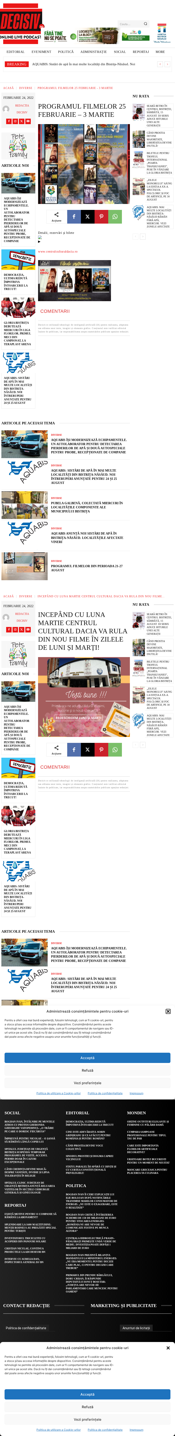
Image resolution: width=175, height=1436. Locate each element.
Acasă (8, 88)
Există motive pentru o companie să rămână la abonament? (31, 1216)
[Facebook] (9, 121)
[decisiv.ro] (20, 23)
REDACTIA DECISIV (22, 109)
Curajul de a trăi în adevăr (50, 64)
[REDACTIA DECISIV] (7, 109)
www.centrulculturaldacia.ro (58, 251)
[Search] (145, 24)
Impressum (136, 1429)
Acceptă (87, 1394)
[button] (168, 1348)
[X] (21, 121)
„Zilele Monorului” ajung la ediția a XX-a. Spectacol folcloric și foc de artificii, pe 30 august (159, 190)
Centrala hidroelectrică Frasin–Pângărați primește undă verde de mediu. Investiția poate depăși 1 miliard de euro (91, 1243)
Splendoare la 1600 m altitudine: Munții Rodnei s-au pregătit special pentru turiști (30, 1227)
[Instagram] (15, 121)
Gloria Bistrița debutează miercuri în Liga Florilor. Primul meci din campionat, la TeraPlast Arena (17, 333)
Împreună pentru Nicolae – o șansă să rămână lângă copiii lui (30, 1140)
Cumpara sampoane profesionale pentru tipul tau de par (146, 1135)
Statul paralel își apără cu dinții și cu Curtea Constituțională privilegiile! (91, 1170)
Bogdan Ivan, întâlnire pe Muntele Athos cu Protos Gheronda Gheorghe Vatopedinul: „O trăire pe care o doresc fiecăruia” (30, 1126)
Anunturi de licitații (136, 1328)
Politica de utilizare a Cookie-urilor (58, 1429)
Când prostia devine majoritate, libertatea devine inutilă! (159, 139)
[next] (167, 64)
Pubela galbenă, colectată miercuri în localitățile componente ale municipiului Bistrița (87, 507)
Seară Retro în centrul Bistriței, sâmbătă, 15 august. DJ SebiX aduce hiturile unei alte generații (159, 115)
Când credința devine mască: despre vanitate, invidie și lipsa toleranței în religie (27, 1172)
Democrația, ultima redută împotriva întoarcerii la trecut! (16, 282)
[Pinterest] (101, 217)
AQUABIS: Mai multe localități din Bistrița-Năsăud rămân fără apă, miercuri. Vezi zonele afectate (159, 217)
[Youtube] (28, 121)
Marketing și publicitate (124, 1305)
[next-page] (143, 237)
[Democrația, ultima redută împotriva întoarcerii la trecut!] (18, 259)
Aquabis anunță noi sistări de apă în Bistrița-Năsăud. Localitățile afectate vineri (87, 537)
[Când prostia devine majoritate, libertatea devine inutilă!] (139, 139)
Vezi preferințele (87, 1419)
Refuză (87, 1407)
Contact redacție (26, 1305)
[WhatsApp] (115, 217)
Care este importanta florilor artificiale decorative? (143, 1149)
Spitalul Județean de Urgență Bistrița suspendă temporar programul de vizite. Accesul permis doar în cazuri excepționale (26, 1155)
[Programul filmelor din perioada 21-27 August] (24, 566)
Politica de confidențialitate (105, 1429)
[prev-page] (135, 237)
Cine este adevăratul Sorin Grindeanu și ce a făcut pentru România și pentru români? (88, 1135)
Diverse (25, 88)
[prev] (160, 64)
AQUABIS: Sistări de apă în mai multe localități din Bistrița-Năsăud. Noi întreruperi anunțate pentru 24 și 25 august (18, 390)
